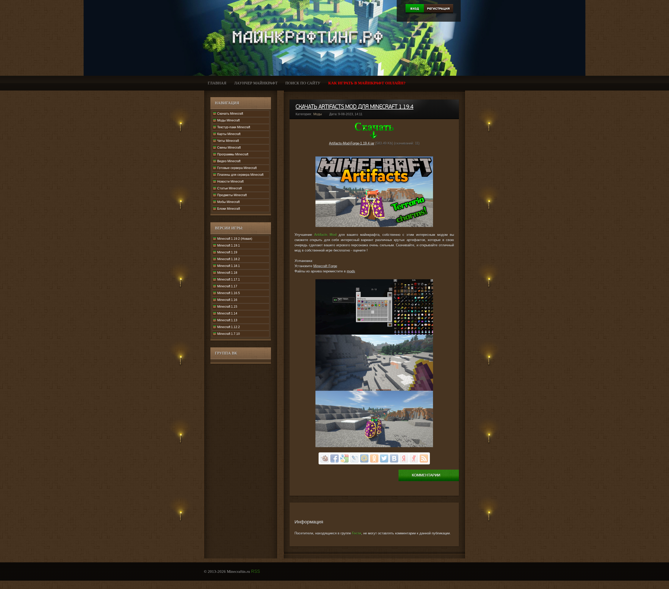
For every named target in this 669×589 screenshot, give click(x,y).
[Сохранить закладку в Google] (344, 458)
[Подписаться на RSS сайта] (424, 458)
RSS (255, 571)
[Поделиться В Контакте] (394, 458)
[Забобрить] (324, 458)
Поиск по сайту (302, 83)
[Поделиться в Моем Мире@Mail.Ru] (364, 458)
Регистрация (438, 9)
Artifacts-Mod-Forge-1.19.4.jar (351, 143)
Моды (317, 114)
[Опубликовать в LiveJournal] (354, 458)
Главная (217, 83)
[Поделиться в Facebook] (334, 458)
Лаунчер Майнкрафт (256, 83)
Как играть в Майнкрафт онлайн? (367, 83)
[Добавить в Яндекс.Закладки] (404, 458)
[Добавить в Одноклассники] (374, 458)
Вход (414, 9)
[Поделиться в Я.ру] (414, 458)
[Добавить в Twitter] (384, 458)
